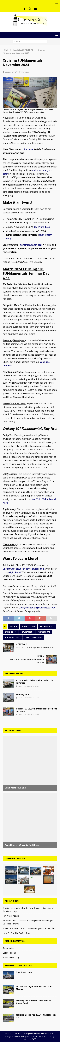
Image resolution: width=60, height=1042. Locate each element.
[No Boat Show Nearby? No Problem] (48, 870)
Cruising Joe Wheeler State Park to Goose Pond (33, 1001)
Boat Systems (28, 626)
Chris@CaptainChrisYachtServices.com (24, 568)
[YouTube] (30, 9)
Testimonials (8, 948)
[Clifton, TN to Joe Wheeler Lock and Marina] (8, 989)
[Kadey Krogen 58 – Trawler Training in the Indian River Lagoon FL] (35, 879)
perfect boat (44, 632)
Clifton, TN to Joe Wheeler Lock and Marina (34, 987)
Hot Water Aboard (11, 915)
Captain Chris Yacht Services (17, 72)
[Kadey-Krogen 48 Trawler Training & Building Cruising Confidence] (23, 870)
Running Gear (23, 694)
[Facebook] (24, 9)
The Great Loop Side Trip (18, 965)
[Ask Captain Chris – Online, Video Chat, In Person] (8, 683)
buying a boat (47, 626)
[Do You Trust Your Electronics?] (48, 879)
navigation (27, 632)
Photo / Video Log (11, 957)
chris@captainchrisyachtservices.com (37, 607)
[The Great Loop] (8, 975)
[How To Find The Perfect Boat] (35, 871)
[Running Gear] (8, 697)
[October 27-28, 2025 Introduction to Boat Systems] (8, 712)
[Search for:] (30, 41)
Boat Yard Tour (41, 226)
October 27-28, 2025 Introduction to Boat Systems (36, 710)
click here (27, 149)
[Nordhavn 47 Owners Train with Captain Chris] (11, 870)
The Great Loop (12, 637)
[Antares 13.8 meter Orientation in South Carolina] (29, 889)
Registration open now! (31, 244)
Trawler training (33, 637)
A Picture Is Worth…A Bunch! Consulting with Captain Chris (29, 928)
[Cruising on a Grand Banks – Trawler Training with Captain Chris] (23, 879)
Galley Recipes (9, 952)
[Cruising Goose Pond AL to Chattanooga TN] (8, 1018)
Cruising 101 (10, 632)
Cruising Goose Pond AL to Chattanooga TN (36, 1016)
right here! (15, 572)
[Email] (35, 9)
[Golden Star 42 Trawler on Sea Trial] (11, 879)
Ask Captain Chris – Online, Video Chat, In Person (35, 681)
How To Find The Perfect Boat (17, 933)
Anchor (13, 626)
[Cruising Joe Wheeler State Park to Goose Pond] (8, 1003)
